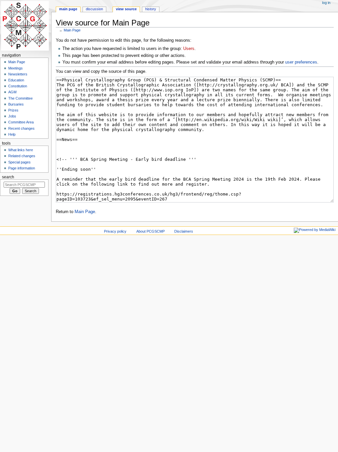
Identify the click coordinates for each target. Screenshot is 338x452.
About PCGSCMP (150, 231)
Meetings (15, 68)
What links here (20, 150)
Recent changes (21, 128)
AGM (12, 92)
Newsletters (17, 74)
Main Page (72, 30)
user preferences (301, 62)
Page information (21, 168)
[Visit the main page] (25, 25)
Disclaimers (183, 231)
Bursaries (16, 104)
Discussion (94, 9)
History (150, 9)
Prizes (13, 110)
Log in (326, 3)
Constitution (17, 86)
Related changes (21, 156)
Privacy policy (115, 231)
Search (8, 177)
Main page (68, 9)
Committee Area (21, 122)
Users (188, 48)
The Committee (20, 98)
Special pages (19, 162)
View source (126, 9)
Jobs (12, 116)
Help (12, 134)
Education (16, 80)
